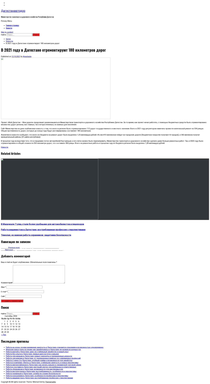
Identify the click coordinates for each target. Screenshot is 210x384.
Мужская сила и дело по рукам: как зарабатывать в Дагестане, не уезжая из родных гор (43, 349)
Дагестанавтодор (13, 11)
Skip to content (7, 32)
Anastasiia (27, 56)
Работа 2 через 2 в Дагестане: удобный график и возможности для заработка (39, 360)
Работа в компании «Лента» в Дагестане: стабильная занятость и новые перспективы (42, 363)
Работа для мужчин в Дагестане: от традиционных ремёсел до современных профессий (43, 358)
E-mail (4, 292)
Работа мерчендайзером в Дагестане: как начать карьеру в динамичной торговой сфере (43, 365)
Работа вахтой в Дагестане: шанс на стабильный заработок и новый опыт (37, 352)
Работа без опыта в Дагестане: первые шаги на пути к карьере (32, 354)
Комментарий (6, 283)
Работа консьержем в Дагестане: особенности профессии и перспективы (37, 376)
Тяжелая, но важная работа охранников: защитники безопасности (36, 235)
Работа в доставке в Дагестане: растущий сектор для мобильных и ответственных (41, 367)
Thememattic (50, 382)
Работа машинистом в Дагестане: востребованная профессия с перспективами (43, 229)
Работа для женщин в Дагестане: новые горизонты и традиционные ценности (39, 356)
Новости (9, 28)
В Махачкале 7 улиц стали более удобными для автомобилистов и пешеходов (42, 224)
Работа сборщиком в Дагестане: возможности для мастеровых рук (34, 369)
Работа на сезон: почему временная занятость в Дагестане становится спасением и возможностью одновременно (54, 347)
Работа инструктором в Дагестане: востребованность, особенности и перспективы (41, 371)
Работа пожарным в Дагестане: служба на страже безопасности (33, 373)
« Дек (3, 335)
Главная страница (12, 25)
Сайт (3, 296)
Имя (3, 287)
